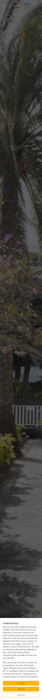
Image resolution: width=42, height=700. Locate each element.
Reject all (21, 689)
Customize (21, 695)
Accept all (21, 683)
